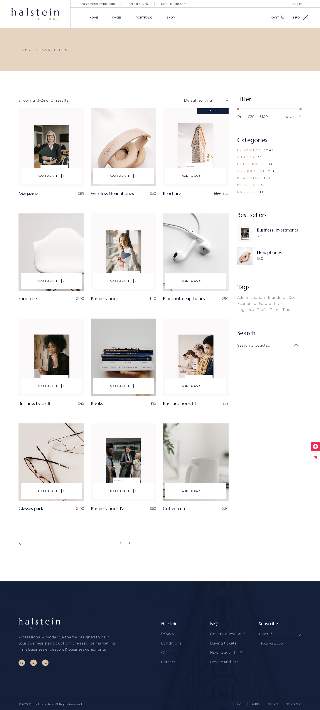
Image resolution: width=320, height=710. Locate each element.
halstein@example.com (98, 3)
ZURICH (238, 704)
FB (22, 662)
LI (33, 662)
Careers (168, 662)
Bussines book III (179, 403)
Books (97, 403)
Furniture (28, 298)
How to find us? (224, 662)
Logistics (245, 310)
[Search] (296, 346)
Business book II (34, 403)
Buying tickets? (224, 643)
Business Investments (277, 230)
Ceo (292, 297)
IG (45, 662)
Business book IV (107, 508)
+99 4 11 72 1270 (138, 3)
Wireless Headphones (112, 193)
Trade (288, 310)
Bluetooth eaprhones (184, 298)
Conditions (171, 643)
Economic (246, 304)
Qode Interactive (41, 704)
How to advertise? (226, 653)
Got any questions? (227, 634)
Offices (167, 653)
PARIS (255, 704)
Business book (105, 298)
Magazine (28, 193)
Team (275, 310)
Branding (276, 297)
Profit (262, 310)
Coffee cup (174, 508)
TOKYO (273, 704)
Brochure (172, 193)
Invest (279, 304)
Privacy (167, 634)
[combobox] (205, 100)
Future (265, 304)
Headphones (269, 252)
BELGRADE (293, 704)
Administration (251, 297)
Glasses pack (31, 508)
